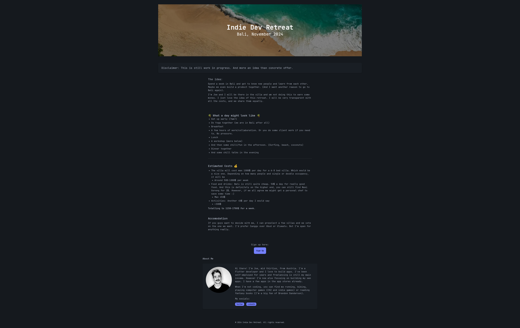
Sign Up (260, 250)
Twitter (239, 304)
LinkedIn (251, 304)
